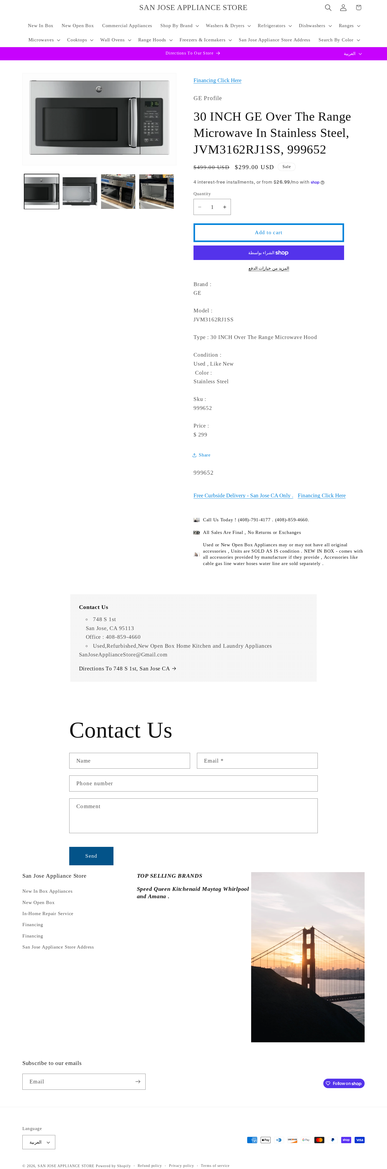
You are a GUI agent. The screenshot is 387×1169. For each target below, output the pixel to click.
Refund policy (150, 1165)
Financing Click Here (217, 80)
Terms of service (215, 1165)
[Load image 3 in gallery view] (118, 191)
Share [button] (205, 455)
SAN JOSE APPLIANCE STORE (66, 1166)
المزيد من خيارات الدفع (269, 268)
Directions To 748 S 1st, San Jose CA (124, 668)
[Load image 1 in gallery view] (41, 191)
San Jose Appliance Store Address (58, 947)
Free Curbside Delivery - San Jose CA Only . (243, 495)
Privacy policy (181, 1165)
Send (91, 856)
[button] (179, 26)
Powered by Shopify (113, 1166)
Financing (32, 924)
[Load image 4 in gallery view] (156, 191)
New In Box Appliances (47, 891)
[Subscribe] (137, 1082)
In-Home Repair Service (47, 913)
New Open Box (38, 902)
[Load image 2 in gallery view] (79, 191)
